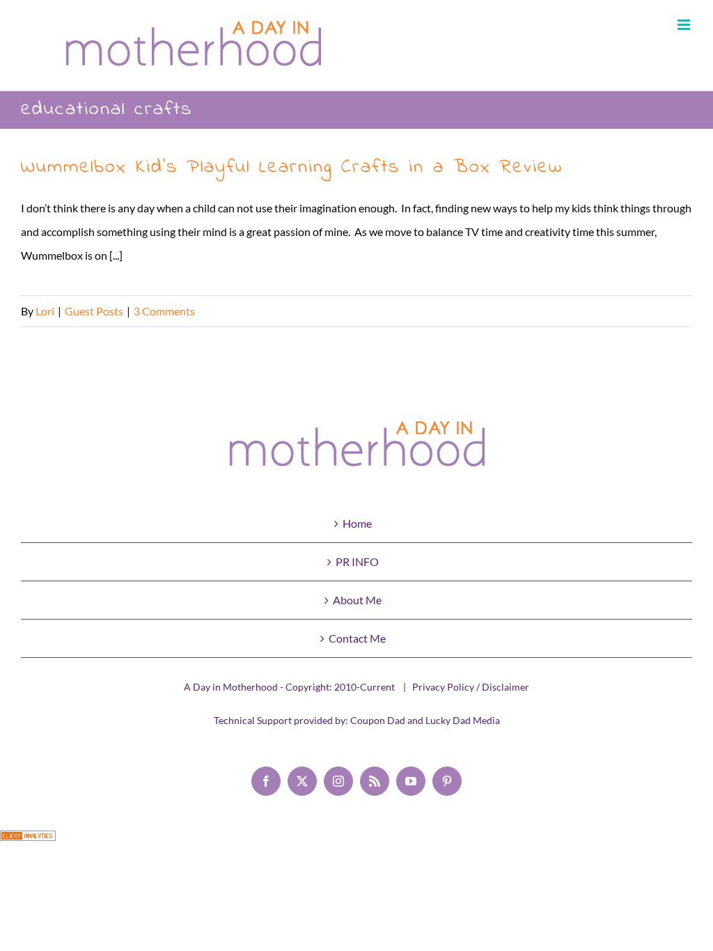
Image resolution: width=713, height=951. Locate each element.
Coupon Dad (377, 720)
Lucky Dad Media (462, 720)
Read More (665, 310)
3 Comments (164, 310)
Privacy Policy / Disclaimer (470, 687)
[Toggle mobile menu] (684, 24)
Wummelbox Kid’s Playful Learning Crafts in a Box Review (292, 167)
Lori (45, 310)
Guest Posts (94, 310)
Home (357, 523)
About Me (357, 599)
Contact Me (357, 638)
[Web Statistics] (28, 842)
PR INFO (357, 561)
